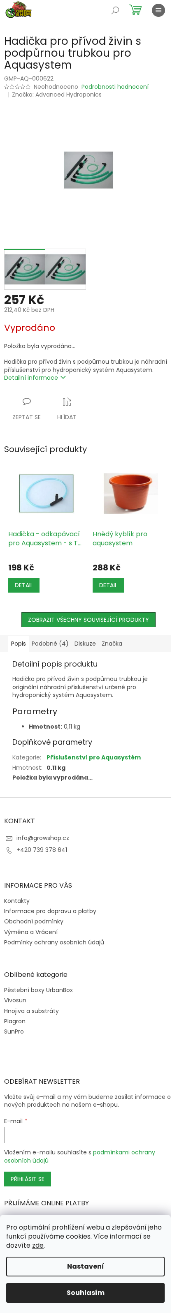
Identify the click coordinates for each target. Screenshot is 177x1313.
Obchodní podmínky (33, 921)
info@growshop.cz (42, 838)
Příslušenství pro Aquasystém (94, 757)
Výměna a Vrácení (31, 932)
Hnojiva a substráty (31, 1011)
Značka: (57, 94)
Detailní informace (31, 378)
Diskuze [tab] (85, 643)
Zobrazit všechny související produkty (88, 620)
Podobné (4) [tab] (50, 643)
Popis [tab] (18, 643)
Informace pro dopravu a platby (50, 911)
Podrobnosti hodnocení (115, 87)
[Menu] (158, 10)
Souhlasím (86, 1292)
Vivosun (15, 1000)
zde (38, 1245)
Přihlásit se (27, 1179)
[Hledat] (115, 10)
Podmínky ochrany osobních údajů (54, 942)
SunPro (14, 1032)
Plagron (15, 1021)
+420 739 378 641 (41, 850)
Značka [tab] (112, 643)
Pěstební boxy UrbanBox (38, 990)
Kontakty (17, 901)
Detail (24, 585)
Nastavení (85, 1266)
